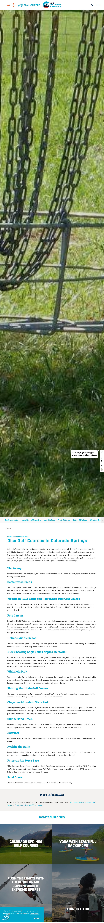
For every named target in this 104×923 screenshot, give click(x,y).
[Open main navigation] (97, 5)
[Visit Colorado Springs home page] (52, 5)
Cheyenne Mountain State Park (28, 702)
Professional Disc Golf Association (29, 805)
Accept (37, 918)
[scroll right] (102, 520)
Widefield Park (17, 671)
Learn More (34, 913)
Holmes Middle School (22, 638)
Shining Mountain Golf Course (27, 688)
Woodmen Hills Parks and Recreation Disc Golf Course (43, 598)
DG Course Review (76, 802)
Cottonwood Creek (19, 582)
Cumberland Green (19, 719)
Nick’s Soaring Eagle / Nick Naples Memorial (37, 652)
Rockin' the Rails (18, 746)
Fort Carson (15, 615)
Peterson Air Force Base (23, 760)
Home (9, 528)
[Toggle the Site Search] (92, 5)
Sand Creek (14, 777)
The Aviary (14, 568)
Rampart (13, 732)
